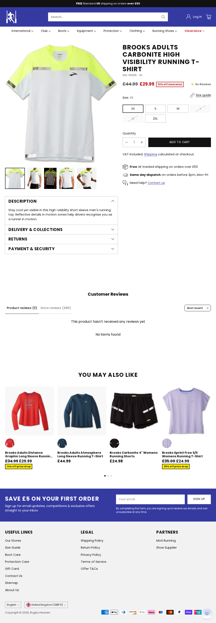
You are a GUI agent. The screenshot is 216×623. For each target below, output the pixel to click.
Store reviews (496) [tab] (55, 308)
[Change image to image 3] (50, 178)
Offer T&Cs (89, 569)
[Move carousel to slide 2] (108, 476)
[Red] (10, 443)
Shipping (150, 154)
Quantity (129, 133)
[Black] (114, 443)
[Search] (163, 16)
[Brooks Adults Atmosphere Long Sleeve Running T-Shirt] (81, 411)
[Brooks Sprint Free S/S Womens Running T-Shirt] (186, 411)
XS (133, 109)
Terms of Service (93, 562)
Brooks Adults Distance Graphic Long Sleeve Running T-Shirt (28, 456)
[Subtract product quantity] (126, 142)
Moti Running (166, 540)
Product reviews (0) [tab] (22, 308)
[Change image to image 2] (34, 178)
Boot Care (13, 555)
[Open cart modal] (209, 17)
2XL (155, 118)
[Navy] (62, 443)
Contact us (156, 183)
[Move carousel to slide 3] (111, 476)
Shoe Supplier (166, 547)
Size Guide (12, 547)
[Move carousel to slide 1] (105, 476)
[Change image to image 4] (66, 178)
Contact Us (13, 576)
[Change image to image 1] (15, 178)
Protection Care (17, 562)
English (11, 605)
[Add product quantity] (142, 142)
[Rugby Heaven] (11, 17)
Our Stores (13, 540)
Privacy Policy (91, 555)
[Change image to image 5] (86, 178)
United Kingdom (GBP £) (47, 605)
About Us (12, 590)
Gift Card (12, 569)
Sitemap (11, 583)
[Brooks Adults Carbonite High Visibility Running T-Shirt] (61, 104)
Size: (128, 98)
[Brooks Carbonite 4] (134, 411)
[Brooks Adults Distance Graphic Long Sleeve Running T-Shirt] (29, 411)
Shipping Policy (92, 540)
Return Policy (90, 547)
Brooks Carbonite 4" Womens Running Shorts (134, 454)
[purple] (166, 443)
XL (133, 118)
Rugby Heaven (40, 612)
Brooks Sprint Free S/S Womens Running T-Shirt (182, 454)
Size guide (203, 95)
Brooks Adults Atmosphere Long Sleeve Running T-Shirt (80, 454)
